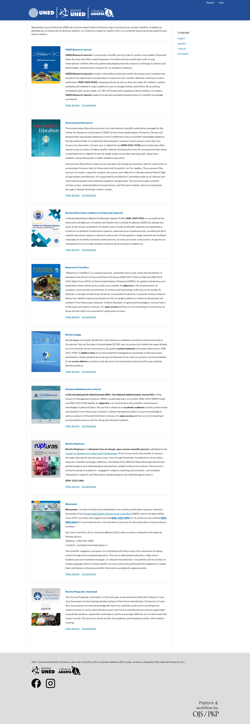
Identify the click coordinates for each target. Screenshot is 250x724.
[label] (116, 538)
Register (210, 2)
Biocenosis (71, 503)
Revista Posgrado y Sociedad (81, 591)
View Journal (72, 105)
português (183, 53)
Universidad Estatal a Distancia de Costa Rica (107, 513)
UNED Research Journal (78, 49)
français (182, 48)
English (181, 38)
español (182, 43)
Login (221, 2)
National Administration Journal (83, 389)
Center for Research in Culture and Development (91, 453)
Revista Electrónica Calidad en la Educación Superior (94, 212)
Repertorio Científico (77, 267)
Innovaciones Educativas (79, 122)
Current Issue (89, 105)
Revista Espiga (73, 334)
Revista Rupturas (74, 443)
